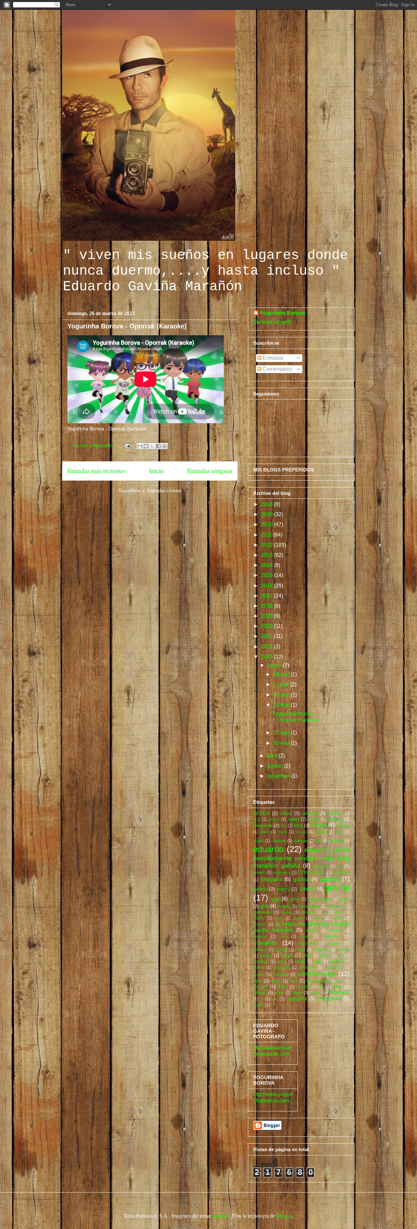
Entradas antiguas (209, 471)
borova (319, 825)
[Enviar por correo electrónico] (140, 446)
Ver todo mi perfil (272, 322)
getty (294, 899)
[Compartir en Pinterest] (164, 446)
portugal (281, 967)
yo (274, 998)
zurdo (258, 1005)
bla (283, 825)
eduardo (268, 849)
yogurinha (329, 998)
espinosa (281, 872)
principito (333, 967)
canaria (343, 825)
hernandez (263, 912)
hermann (335, 906)
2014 (267, 565)
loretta (312, 930)
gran (345, 899)
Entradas (272, 358)
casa (282, 831)
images (308, 912)
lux (283, 936)
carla (264, 831)
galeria (260, 888)
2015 (267, 575)
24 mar (282, 695)
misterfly (321, 949)
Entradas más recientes (96, 471)
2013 (267, 555)
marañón (265, 942)
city (339, 831)
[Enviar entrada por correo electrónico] (127, 444)
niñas (307, 955)
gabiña (329, 878)
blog (298, 825)
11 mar (281, 684)
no (340, 955)
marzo (275, 665)
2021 (267, 636)
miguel (281, 949)
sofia (293, 980)
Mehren (260, 949)
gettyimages (319, 899)
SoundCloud (317, 980)
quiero (259, 974)
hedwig (284, 906)
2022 (267, 646)
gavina (307, 888)
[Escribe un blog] (146, 446)
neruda (286, 955)
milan (300, 949)
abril (273, 756)
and (256, 819)
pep (317, 961)
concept (278, 840)
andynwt (221, 1215)
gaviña (337, 887)
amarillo (335, 813)
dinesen (336, 840)
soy (340, 980)
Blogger (284, 1215)
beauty (335, 819)
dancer (301, 840)
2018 (267, 606)
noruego (260, 961)
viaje (297, 992)
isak (279, 918)
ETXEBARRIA (311, 872)
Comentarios (276, 369)
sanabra (280, 974)
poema (336, 961)
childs (321, 831)
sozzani (260, 986)
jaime (298, 918)
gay (275, 899)
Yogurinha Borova (282, 313)
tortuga (259, 992)
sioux (276, 980)
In (325, 912)
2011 (267, 535)
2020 (267, 626)
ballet (293, 819)
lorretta (259, 936)
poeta (258, 967)
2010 (267, 524)
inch (339, 912)
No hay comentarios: (95, 444)
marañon (332, 936)
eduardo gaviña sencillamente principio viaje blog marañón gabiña (301, 857)
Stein (282, 986)
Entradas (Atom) (164, 490)
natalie (266, 955)
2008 (267, 504)
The (337, 986)
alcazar (309, 813)
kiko (337, 917)
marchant (306, 943)
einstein (320, 866)
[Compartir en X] (152, 446)
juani (318, 918)
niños (325, 955)
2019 (267, 616)
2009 (267, 514)
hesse (287, 912)
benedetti (262, 825)
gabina (301, 879)
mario (334, 943)
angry (274, 819)
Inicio (156, 471)
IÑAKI (259, 918)
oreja (281, 961)
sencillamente (316, 973)
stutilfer (304, 986)
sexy (258, 980)
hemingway (309, 906)
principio (307, 967)
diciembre (279, 776)
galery (283, 888)
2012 (267, 545)
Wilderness (339, 992)
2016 (267, 585)
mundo (343, 949)
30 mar (282, 743)
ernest (259, 872)
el (339, 866)
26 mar (282, 705)
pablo (300, 961)
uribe (279, 992)
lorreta (335, 930)
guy (264, 906)
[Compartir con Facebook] (158, 446)
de (319, 840)
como (258, 840)
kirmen (259, 924)
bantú (314, 819)
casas (301, 831)
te (322, 986)
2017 (267, 596)
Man (305, 936)
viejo (315, 992)
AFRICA (261, 813)
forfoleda (341, 872)
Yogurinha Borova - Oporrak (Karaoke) (127, 326)
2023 (267, 656)
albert (286, 813)
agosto (275, 766)
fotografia (271, 879)
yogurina (297, 998)
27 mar (282, 732)
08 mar (282, 674)
